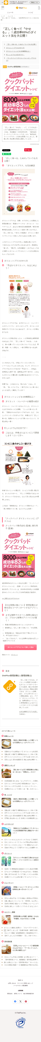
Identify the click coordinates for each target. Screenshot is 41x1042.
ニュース (10, 12)
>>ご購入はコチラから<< (10, 598)
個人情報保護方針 (28, 993)
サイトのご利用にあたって (25, 983)
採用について (18, 993)
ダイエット (14, 655)
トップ (3, 16)
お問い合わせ (12, 983)
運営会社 (9, 993)
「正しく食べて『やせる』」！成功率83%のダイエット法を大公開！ (20, 19)
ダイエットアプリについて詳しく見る (21, 647)
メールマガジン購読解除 (20, 985)
